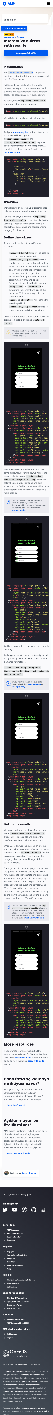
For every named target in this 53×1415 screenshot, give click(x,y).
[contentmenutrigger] (25, 18)
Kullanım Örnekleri (15, 1233)
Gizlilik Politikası (21, 1364)
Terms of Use (8, 1364)
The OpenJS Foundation (17, 1298)
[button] (48, 3)
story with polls (36, 1060)
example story (18, 686)
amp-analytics (20, 132)
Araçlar (10, 1269)
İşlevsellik (11, 1240)
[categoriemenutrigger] (14, 28)
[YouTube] (14, 1209)
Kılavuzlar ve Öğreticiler (17, 1255)
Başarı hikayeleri (14, 1237)
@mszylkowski (29, 1173)
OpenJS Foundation (13, 1371)
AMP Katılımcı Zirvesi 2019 (18, 1323)
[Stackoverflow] (43, 1209)
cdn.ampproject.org (33, 1408)
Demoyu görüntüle (25, 53)
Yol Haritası (12, 1287)
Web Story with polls (34, 918)
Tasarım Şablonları (15, 1265)
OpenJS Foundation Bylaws (18, 1301)
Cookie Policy (35, 1364)
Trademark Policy (14, 1305)
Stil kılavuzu (12, 1334)
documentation (12, 152)
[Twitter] (5, 1209)
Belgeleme (9, 37)
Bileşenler (11, 1258)
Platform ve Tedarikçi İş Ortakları (21, 1280)
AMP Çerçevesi (13, 1230)
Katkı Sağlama (13, 1283)
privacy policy (43, 1411)
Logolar (10, 1337)
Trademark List (13, 1308)
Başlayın (10, 1251)
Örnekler (21, 37)
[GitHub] (33, 1209)
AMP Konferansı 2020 (15, 1319)
